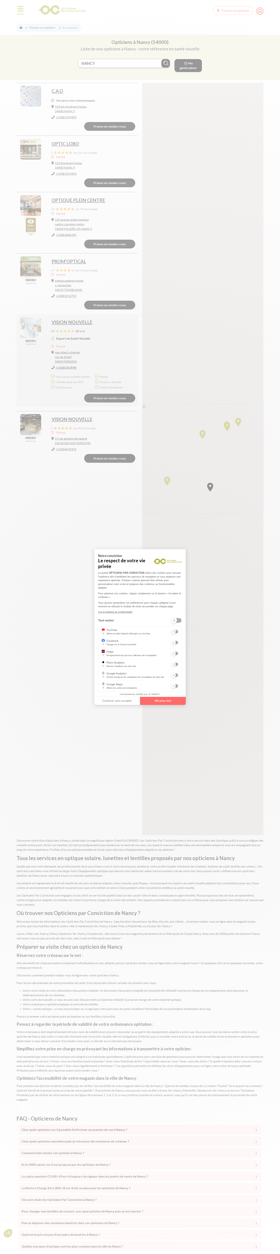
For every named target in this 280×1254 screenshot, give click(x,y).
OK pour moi (163, 700)
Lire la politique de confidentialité (115, 612)
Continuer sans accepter (117, 700)
